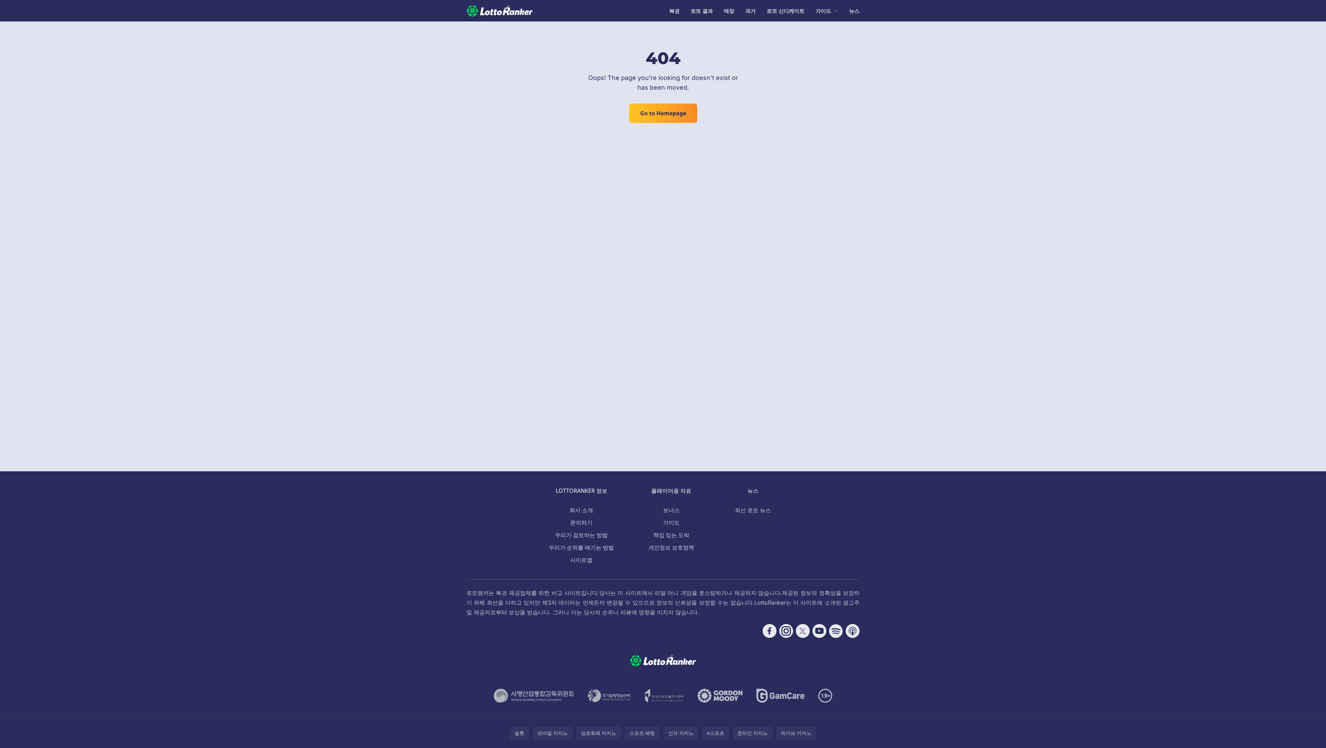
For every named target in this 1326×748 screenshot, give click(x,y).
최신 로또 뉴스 (753, 510)
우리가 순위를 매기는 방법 (581, 547)
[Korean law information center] (609, 696)
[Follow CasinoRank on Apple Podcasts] (853, 631)
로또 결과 (702, 10)
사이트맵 (581, 560)
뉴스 (854, 10)
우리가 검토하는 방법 (581, 535)
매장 (729, 10)
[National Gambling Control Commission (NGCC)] (534, 696)
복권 (674, 10)
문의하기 (581, 522)
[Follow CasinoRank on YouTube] (819, 631)
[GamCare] (780, 696)
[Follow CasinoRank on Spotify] (836, 631)
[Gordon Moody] (720, 696)
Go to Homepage (663, 113)
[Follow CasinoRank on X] (803, 631)
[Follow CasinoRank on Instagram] (786, 631)
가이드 (823, 10)
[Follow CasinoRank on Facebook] (769, 631)
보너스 (671, 510)
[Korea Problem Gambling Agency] (664, 696)
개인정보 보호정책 (671, 547)
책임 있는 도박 (671, 535)
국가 (750, 10)
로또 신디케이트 (786, 10)
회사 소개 (581, 510)
